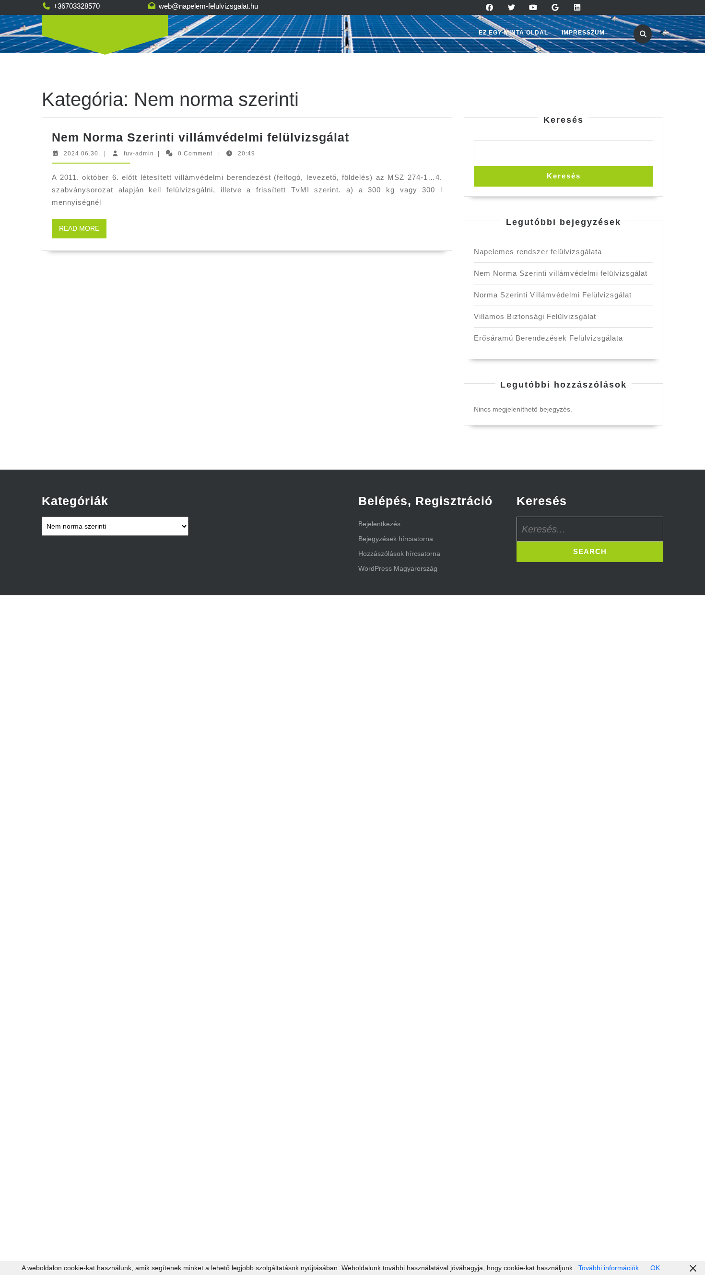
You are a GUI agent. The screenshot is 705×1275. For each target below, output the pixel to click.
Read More (82, 231)
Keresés (563, 120)
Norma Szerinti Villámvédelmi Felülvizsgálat (553, 295)
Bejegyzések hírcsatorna (395, 539)
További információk (608, 1268)
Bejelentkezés (379, 524)
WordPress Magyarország (397, 568)
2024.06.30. (82, 153)
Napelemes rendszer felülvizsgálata (538, 252)
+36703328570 (76, 6)
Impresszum (583, 32)
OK (655, 1268)
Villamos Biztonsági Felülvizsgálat (535, 316)
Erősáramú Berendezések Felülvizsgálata (548, 338)
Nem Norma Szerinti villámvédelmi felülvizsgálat (200, 137)
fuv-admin (139, 153)
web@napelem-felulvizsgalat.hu (208, 6)
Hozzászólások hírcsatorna (399, 553)
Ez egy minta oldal (513, 32)
